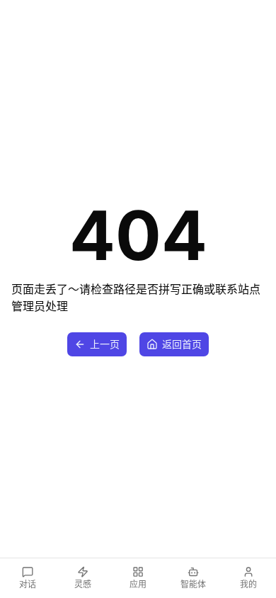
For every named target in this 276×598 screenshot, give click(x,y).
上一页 (105, 344)
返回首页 (182, 344)
